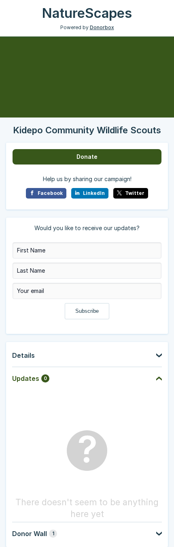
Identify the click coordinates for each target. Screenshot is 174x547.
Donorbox (102, 27)
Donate (87, 156)
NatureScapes (87, 13)
